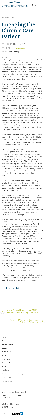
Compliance (6, 378)
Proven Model (7, 344)
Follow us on (7, 414)
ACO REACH (7, 352)
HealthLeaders (18, 48)
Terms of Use (7, 385)
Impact (4, 348)
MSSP (4, 355)
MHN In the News (8, 17)
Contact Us (6, 363)
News (4, 366)
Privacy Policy (7, 381)
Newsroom (6, 359)
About (4, 341)
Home (4, 337)
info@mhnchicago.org (10, 404)
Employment (7, 370)
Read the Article (14, 288)
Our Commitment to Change (13, 374)
